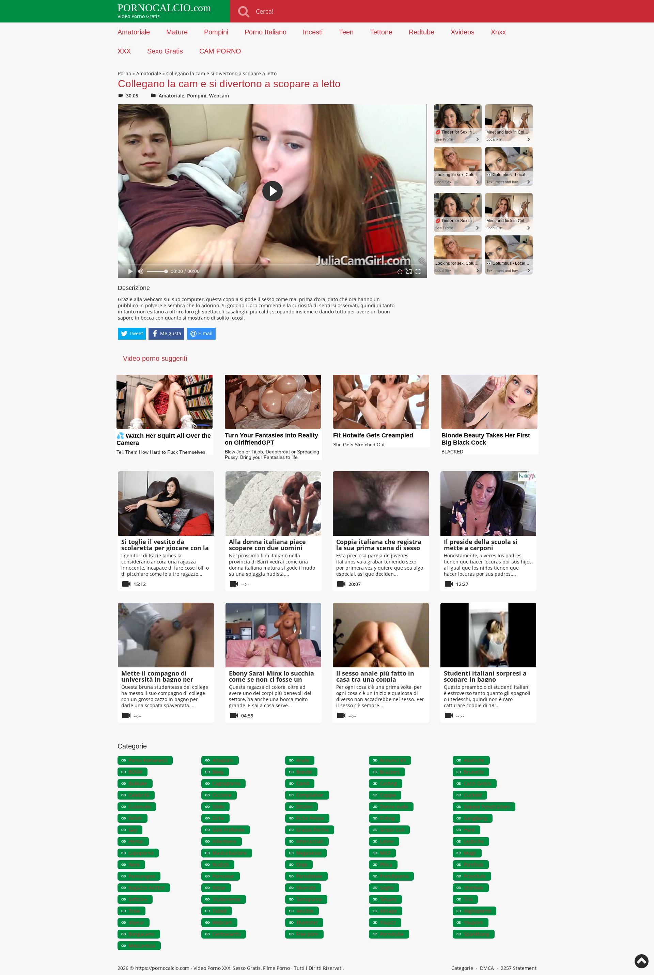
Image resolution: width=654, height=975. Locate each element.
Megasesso (308, 853)
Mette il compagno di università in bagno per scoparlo (157, 679)
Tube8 (219, 911)
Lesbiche (474, 841)
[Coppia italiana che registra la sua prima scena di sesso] (381, 503)
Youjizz (388, 922)
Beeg (217, 772)
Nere (134, 864)
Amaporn (222, 760)
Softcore (137, 899)
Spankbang (476, 934)
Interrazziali (309, 841)
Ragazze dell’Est (146, 887)
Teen (346, 32)
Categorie (462, 968)
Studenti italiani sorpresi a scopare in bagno (485, 676)
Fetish (135, 818)
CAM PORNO (220, 51)
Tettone (381, 32)
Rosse (218, 887)
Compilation (310, 795)
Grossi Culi (392, 829)
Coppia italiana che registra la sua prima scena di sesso (378, 545)
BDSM (135, 772)
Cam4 (302, 783)
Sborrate (306, 887)
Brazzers (390, 772)
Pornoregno (141, 876)
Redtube (421, 32)
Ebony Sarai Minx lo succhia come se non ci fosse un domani (271, 679)
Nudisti (220, 864)
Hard (469, 829)
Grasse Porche (312, 829)
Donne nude (394, 806)
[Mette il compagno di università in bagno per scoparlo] (166, 635)
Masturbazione (229, 853)
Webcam (219, 95)
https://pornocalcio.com (162, 968)
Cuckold (473, 795)
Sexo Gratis (165, 51)
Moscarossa (141, 945)
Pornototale (309, 876)
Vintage (388, 911)
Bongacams (141, 934)
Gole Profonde (228, 829)
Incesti (313, 32)
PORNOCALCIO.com (164, 8)
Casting (388, 783)
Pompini (216, 32)
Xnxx (498, 32)
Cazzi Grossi (477, 783)
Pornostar (223, 876)
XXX (124, 51)
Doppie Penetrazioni (487, 806)
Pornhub (473, 864)
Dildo (218, 806)
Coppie (388, 795)
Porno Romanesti (147, 760)
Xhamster (307, 922)
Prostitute (475, 876)
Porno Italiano (265, 32)
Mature (177, 32)
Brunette (474, 772)
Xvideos (462, 32)
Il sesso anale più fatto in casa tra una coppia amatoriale (375, 679)
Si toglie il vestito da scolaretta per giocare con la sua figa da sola (165, 548)
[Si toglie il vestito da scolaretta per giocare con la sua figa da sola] (166, 503)
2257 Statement (518, 968)
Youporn (473, 922)
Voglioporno (477, 911)
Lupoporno (140, 853)
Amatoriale (134, 32)
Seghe (387, 887)
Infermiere (224, 841)
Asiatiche (474, 760)
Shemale (473, 887)
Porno (124, 73)
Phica (386, 864)
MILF (385, 853)
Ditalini (304, 806)
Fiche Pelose (310, 818)
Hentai (135, 841)
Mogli (470, 853)
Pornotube (392, 934)
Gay (132, 829)
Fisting (387, 818)
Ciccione (221, 795)
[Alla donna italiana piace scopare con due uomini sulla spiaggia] (273, 503)
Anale (302, 760)
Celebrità (138, 795)
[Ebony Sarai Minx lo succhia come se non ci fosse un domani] (273, 635)
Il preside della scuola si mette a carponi (481, 545)
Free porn (307, 934)
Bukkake (137, 783)
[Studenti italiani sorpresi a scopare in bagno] (488, 635)
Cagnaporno (226, 783)
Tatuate (388, 899)
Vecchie (304, 911)
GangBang (475, 818)
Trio (468, 899)
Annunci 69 (393, 760)
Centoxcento (226, 934)
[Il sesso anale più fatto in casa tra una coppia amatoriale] (381, 635)
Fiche (218, 818)
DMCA (487, 968)
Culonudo (139, 806)
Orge (301, 864)
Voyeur (136, 922)
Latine (387, 841)
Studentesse (226, 899)
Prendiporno (394, 876)
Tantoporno (309, 899)
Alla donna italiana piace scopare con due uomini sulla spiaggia (267, 548)
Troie (134, 911)
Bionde (304, 772)
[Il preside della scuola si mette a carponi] (488, 503)
